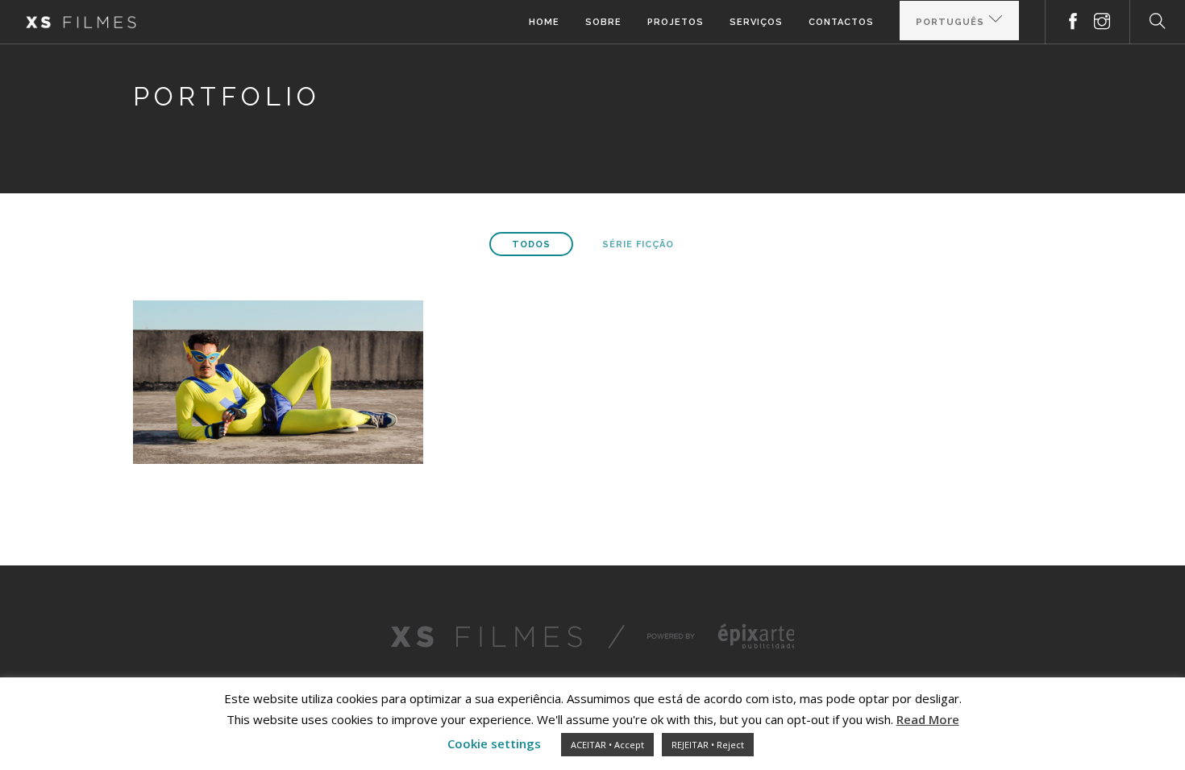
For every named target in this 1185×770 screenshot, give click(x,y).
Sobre (603, 22)
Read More (927, 719)
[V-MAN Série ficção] (278, 381)
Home (544, 22)
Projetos (675, 22)
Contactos (841, 22)
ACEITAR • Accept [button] (607, 745)
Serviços (756, 22)
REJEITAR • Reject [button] (708, 745)
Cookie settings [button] (494, 743)
